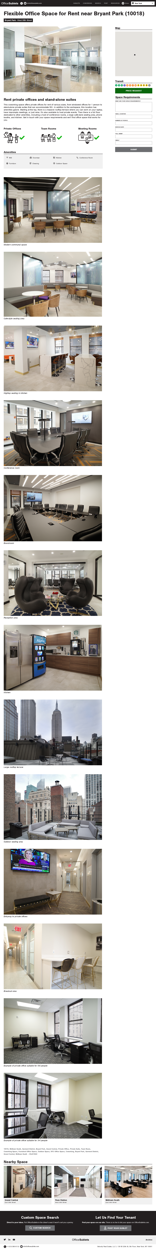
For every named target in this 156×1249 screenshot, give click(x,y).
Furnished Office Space (27, 1151)
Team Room (85, 1149)
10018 (6, 1149)
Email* (117, 140)
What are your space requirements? (128, 101)
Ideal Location (120, 114)
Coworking (87, 3)
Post (106, 3)
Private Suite (75, 1149)
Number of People (121, 120)
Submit (133, 149)
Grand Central (51, 1149)
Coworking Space (10, 1151)
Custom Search (42, 1228)
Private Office (63, 1149)
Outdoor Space (44, 1151)
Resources (115, 3)
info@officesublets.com (31, 1246)
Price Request (134, 90)
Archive (149, 1240)
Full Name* (119, 133)
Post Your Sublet (117, 1228)
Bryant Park (40, 1149)
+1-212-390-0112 (13, 1246)
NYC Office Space (58, 1151)
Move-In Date (119, 127)
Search (98, 3)
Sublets (76, 3)
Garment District (28, 1149)
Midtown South (15, 1149)
